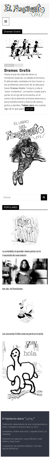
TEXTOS (19, 65)
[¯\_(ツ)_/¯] (25, 5)
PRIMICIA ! (9, 65)
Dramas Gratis (17, 70)
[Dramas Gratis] (25, 37)
